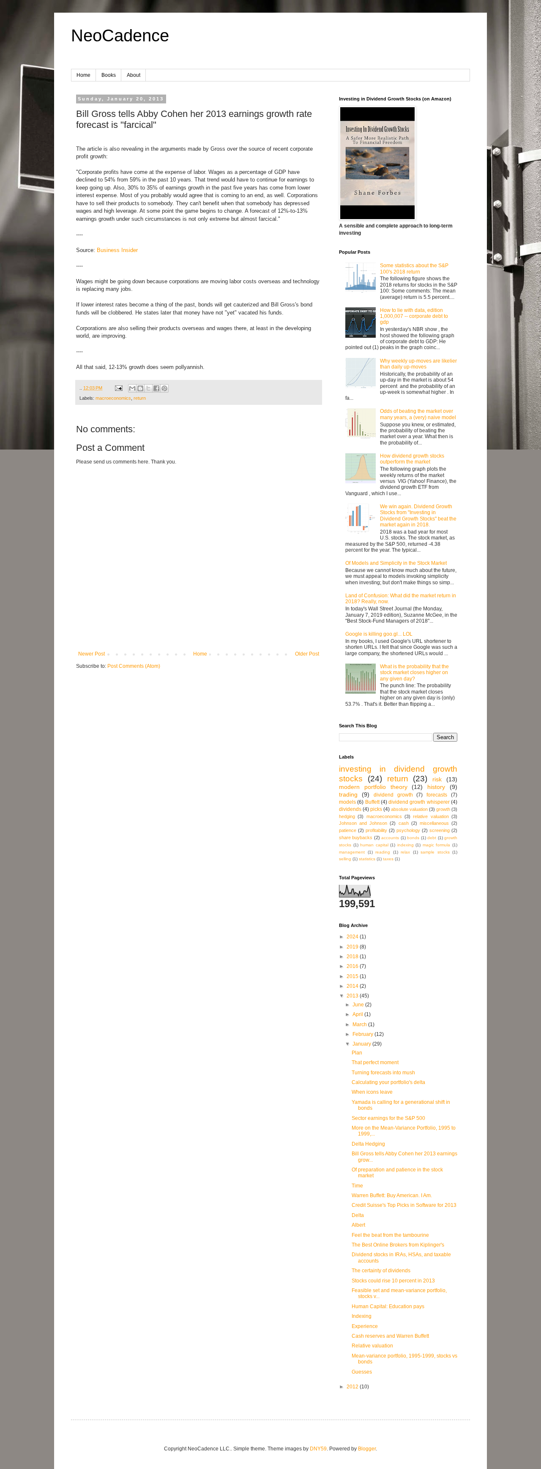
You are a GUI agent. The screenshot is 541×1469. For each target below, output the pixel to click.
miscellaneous (434, 823)
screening (439, 830)
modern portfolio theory (373, 786)
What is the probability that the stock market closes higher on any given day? (414, 673)
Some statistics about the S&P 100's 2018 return (414, 268)
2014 (353, 986)
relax (405, 852)
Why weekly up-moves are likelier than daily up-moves (418, 364)
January (362, 1044)
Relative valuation (372, 1346)
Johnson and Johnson (363, 823)
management (352, 852)
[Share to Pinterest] (164, 388)
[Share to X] (148, 388)
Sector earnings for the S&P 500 (388, 1118)
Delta (358, 1215)
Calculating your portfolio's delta (388, 1082)
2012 (353, 1387)
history (436, 786)
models (347, 802)
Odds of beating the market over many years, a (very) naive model (418, 414)
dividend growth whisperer (419, 802)
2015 (353, 976)
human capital (374, 845)
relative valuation (430, 816)
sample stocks (435, 852)
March (360, 1024)
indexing (405, 845)
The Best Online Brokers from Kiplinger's (398, 1245)
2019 (353, 947)
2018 (353, 956)
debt (431, 837)
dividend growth (393, 795)
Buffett (372, 802)
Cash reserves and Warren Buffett (390, 1336)
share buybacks (355, 837)
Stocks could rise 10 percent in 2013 (393, 1281)
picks (376, 809)
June (358, 1005)
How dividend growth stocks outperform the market (412, 459)
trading (348, 794)
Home (83, 75)
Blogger (367, 1449)
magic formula (437, 845)
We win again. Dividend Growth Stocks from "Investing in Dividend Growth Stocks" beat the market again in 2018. (418, 516)
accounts (390, 837)
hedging (347, 816)
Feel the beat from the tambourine (390, 1235)
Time (357, 1186)
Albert (358, 1225)
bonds (413, 837)
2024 (353, 937)
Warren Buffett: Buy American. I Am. (392, 1195)
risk (437, 779)
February (363, 1034)
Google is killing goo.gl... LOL (379, 634)
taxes (388, 858)
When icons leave (372, 1092)
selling (345, 858)
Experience (365, 1326)
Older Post (307, 654)
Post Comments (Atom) (133, 666)
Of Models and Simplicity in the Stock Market (396, 563)
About (133, 75)
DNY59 (318, 1449)
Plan (357, 1053)
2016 (353, 966)
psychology (408, 830)
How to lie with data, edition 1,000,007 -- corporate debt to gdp (414, 316)
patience (347, 830)
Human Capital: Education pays (388, 1306)
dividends (350, 809)
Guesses (362, 1372)
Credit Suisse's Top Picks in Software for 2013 (404, 1205)
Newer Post (91, 654)
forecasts (436, 795)
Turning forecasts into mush (383, 1073)
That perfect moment (375, 1062)
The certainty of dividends (381, 1271)
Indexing (362, 1316)
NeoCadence (120, 35)
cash (404, 823)
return (140, 398)
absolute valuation (409, 809)
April (358, 1014)
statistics (367, 858)
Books (108, 75)
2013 (353, 996)
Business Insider (117, 250)
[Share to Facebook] (156, 388)
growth (443, 809)
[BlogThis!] (140, 388)
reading (382, 852)
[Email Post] (118, 387)
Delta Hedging (368, 1144)
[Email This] (132, 388)
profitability (376, 830)
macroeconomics (113, 398)
